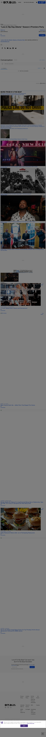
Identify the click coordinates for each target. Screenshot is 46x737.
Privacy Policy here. (30, 723)
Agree (24, 725)
